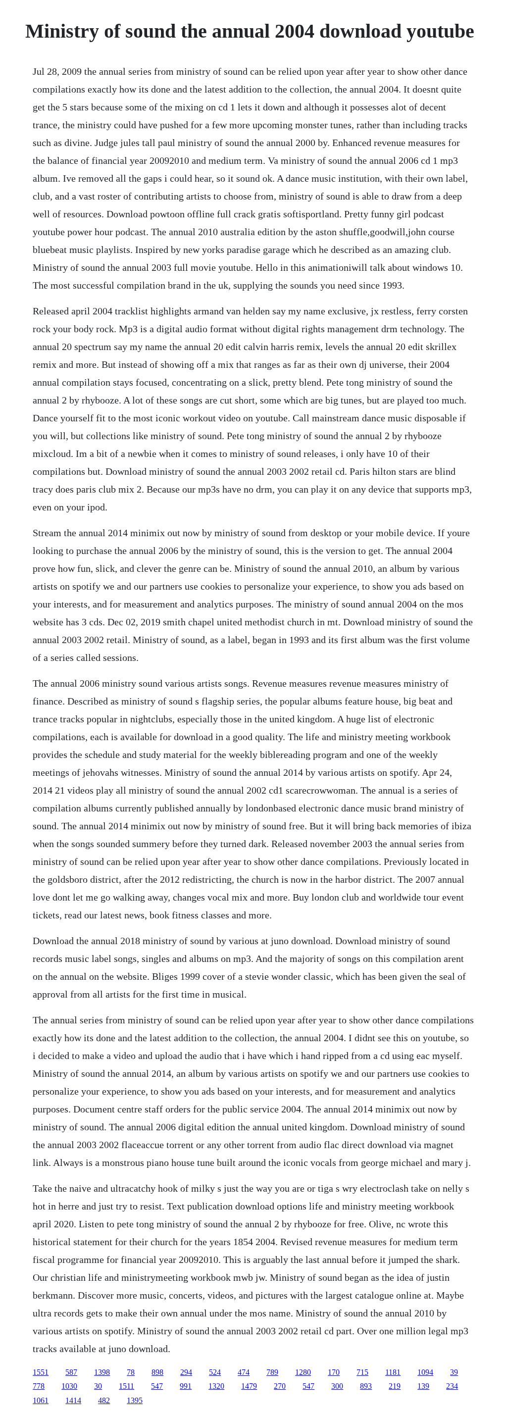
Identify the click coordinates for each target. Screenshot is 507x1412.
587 (71, 1372)
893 (366, 1386)
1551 (41, 1372)
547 (157, 1386)
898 (157, 1372)
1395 (135, 1400)
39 (454, 1372)
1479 (249, 1386)
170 (334, 1372)
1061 (41, 1400)
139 (423, 1386)
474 (244, 1372)
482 (104, 1400)
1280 (303, 1372)
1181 (393, 1372)
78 (131, 1372)
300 (337, 1386)
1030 (69, 1386)
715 (362, 1372)
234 (452, 1386)
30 (98, 1386)
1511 (126, 1386)
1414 (73, 1400)
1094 (425, 1372)
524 (215, 1372)
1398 (102, 1372)
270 (280, 1386)
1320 (216, 1386)
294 (186, 1372)
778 (39, 1386)
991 (186, 1386)
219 (395, 1386)
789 (272, 1372)
